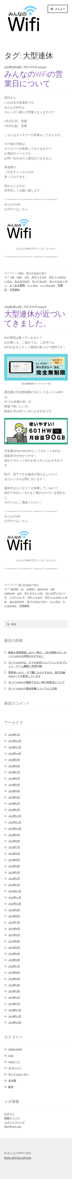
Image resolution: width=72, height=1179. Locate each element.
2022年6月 (14, 853)
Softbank (9, 593)
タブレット (14, 1068)
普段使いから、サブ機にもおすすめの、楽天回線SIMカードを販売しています (36, 674)
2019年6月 (14, 972)
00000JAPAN (15, 1049)
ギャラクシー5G (33, 593)
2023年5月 (14, 784)
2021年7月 (14, 922)
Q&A (20, 273)
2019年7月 (14, 966)
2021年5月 (14, 935)
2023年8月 (14, 766)
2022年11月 (14, 822)
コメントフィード (14, 1122)
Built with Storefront (17, 1158)
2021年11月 (14, 897)
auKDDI (30, 589)
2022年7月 (14, 847)
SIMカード (14, 1062)
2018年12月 (14, 1010)
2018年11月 (14, 1016)
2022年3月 (14, 872)
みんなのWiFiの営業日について (33, 78)
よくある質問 (17, 285)
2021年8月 (14, 916)
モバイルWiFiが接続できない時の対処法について (36, 682)
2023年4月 (14, 791)
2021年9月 (14, 910)
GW (12, 277)
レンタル (33, 285)
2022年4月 (14, 866)
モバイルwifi (39, 281)
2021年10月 (14, 903)
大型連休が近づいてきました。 (34, 318)
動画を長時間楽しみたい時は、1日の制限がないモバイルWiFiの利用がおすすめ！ (37, 654)
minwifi (42, 67)
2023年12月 (14, 741)
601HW (14, 589)
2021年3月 (14, 947)
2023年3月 (14, 797)
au (22, 589)
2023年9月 (14, 759)
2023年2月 (14, 803)
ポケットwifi (39, 277)
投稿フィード (12, 1118)
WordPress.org (12, 1126)
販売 (10, 1087)
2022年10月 (14, 828)
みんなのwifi (22, 281)
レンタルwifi (47, 285)
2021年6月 (14, 928)
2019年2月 (14, 997)
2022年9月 (14, 835)
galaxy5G (42, 589)
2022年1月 (14, 885)
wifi (27, 277)
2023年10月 (14, 753)
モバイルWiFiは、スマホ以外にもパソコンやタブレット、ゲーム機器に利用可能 (37, 664)
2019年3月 (14, 991)
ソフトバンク (17, 597)
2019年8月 (14, 960)
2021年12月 (14, 891)
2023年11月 (14, 747)
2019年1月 (14, 1003)
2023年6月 (14, 778)
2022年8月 (14, 841)
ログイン (9, 1114)
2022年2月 (14, 878)
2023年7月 (14, 772)
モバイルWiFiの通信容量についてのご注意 (32, 688)
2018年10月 (14, 1022)
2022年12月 (14, 816)
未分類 (12, 1080)
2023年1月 (14, 809)
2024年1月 (14, 734)
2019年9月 (14, 953)
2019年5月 (14, 978)
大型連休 (14, 289)
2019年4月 (14, 985)
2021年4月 (14, 941)
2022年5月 (14, 860)
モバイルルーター (36, 273)
